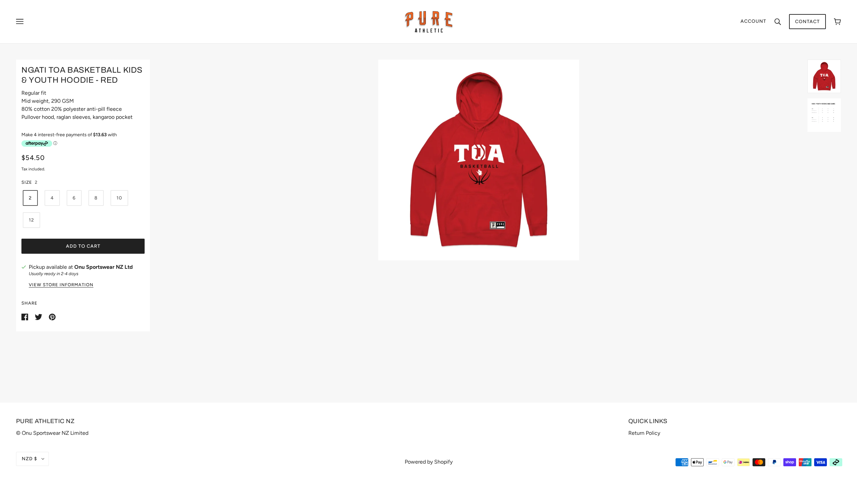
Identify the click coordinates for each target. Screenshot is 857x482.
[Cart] (837, 21)
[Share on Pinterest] (52, 316)
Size (26, 182)
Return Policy (644, 433)
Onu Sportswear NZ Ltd (103, 267)
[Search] (777, 21)
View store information (61, 285)
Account (753, 21)
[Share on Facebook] (25, 316)
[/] (428, 21)
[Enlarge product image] (478, 160)
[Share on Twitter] (39, 316)
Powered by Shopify (429, 462)
